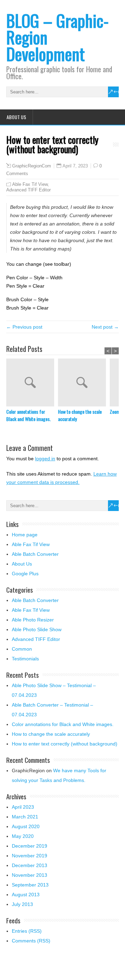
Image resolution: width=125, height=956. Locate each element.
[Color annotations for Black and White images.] (32, 383)
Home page (25, 534)
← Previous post (24, 327)
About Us (16, 117)
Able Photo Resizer (33, 620)
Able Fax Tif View (30, 184)
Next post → (105, 327)
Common (22, 649)
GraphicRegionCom (31, 166)
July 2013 (22, 904)
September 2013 (30, 885)
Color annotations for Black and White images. (28, 415)
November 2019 (29, 855)
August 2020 (26, 826)
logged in (45, 458)
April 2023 (23, 807)
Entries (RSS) (27, 931)
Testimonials (25, 658)
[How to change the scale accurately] (84, 383)
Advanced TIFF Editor (28, 189)
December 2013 (29, 865)
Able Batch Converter (35, 554)
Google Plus (25, 573)
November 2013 (29, 875)
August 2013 (26, 894)
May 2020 (23, 836)
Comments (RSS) (31, 940)
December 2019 (29, 846)
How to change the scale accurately (80, 415)
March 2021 (25, 816)
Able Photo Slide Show (36, 629)
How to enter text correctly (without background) (64, 744)
